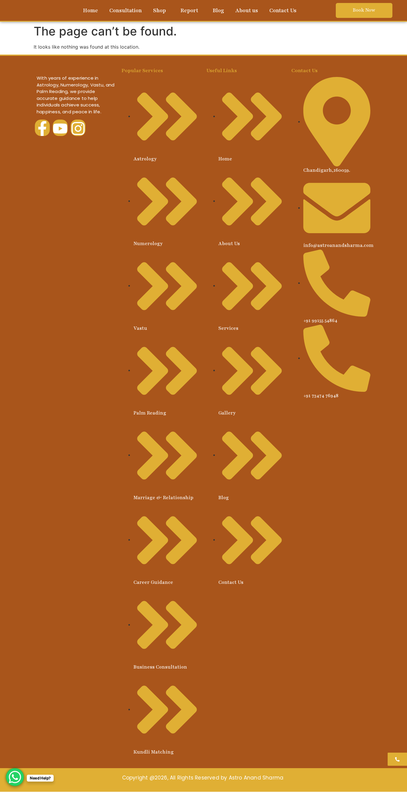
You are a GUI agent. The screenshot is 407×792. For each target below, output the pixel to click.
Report (189, 10)
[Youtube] (60, 128)
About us (246, 10)
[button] (161, 10)
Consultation (125, 10)
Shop (159, 10)
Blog (218, 10)
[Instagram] (78, 128)
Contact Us (282, 10)
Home (90, 10)
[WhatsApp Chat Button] (15, 777)
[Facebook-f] (42, 128)
